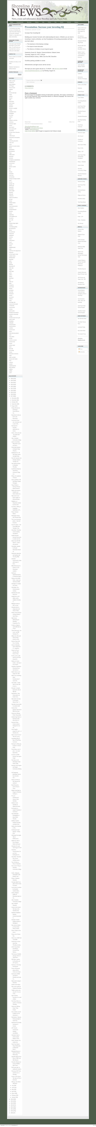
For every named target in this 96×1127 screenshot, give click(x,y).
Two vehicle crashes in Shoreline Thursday (16, 465)
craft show (11, 142)
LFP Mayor (11, 86)
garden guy (11, 185)
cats (10, 118)
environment (11, 163)
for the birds (11, 177)
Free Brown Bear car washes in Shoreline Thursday (16, 1003)
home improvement (13, 206)
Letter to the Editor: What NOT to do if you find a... (16, 443)
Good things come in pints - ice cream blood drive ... (16, 751)
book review (11, 103)
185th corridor (12, 80)
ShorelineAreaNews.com (32, 126)
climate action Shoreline (14, 132)
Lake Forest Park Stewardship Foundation (81, 156)
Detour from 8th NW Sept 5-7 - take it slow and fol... (16, 542)
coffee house (12, 135)
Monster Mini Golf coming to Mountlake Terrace (82, 47)
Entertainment (20, 22)
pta (9, 280)
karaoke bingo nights (13, 223)
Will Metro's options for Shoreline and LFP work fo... (16, 961)
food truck (11, 175)
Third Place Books (82, 202)
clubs (10, 134)
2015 (12, 1101)
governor (11, 192)
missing (11, 237)
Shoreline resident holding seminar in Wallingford (16, 921)
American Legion (81, 132)
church (10, 125)
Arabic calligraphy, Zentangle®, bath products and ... (16, 875)
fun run (10, 182)
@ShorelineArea (34, 129)
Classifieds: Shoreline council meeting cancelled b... (16, 532)
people (10, 262)
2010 (12, 1110)
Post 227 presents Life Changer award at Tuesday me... (16, 460)
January (14, 1097)
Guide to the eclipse (16, 984)
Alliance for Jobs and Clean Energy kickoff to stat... (16, 637)
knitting (10, 225)
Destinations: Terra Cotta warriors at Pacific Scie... (16, 695)
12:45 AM (37, 80)
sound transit (12, 329)
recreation (11, 290)
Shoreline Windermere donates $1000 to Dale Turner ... (16, 1064)
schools (11, 309)
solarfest (11, 328)
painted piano (12, 257)
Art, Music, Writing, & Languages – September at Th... (16, 508)
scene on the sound (13, 304)
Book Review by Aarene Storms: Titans (16, 787)
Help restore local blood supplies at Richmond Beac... (16, 497)
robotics (11, 298)
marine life (11, 233)
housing (11, 211)
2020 (12, 390)
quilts (10, 283)
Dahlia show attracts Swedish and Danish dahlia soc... (16, 492)
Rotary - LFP (80, 151)
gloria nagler (11, 190)
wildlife (10, 371)
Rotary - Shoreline (82, 161)
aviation (11, 96)
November (14, 400)
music (10, 245)
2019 (12, 392)
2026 (12, 378)
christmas (11, 122)
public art (11, 281)
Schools (69, 22)
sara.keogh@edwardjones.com (33, 70)
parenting (11, 259)
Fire (55, 22)
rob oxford (11, 297)
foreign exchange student (14, 178)
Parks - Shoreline (81, 220)
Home (11, 22)
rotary (10, 300)
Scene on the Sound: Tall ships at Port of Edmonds (16, 1078)
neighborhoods (12, 247)
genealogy (11, 189)
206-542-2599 (58, 68)
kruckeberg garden (13, 226)
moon (10, 238)
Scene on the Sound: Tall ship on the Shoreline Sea (16, 909)
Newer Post (27, 121)
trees (10, 360)
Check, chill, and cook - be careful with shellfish (16, 434)
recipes (10, 288)
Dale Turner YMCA (82, 144)
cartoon (10, 116)
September (14, 404)
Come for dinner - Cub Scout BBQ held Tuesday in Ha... (16, 526)
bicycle (10, 98)
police (10, 273)
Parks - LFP (80, 216)
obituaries (11, 252)
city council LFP (12, 128)
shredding (11, 321)
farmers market (12, 166)
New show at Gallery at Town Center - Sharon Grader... (16, 927)
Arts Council (80, 136)
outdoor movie (12, 256)
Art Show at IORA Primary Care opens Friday (16, 756)
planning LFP (12, 266)
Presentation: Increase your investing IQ (44, 27)
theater (10, 352)
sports (10, 331)
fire (9, 170)
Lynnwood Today (81, 327)
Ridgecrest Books (82, 195)
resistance (11, 293)
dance (10, 147)
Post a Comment (29, 88)
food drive (11, 173)
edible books (12, 154)
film (10, 168)
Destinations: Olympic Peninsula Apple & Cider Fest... (16, 1019)
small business (12, 324)
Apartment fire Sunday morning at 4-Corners (16, 1024)
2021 (12, 388)
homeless (11, 207)
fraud (10, 180)
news (10, 249)
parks (10, 261)
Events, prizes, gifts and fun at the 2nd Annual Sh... (16, 657)
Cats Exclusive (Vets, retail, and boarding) (81, 300)
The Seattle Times (82, 334)
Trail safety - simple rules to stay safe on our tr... (16, 684)
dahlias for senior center (14, 146)
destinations (11, 149)
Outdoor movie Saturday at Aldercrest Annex (16, 804)
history (10, 201)
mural (10, 242)
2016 (12, 1099)
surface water (12, 345)
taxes (10, 346)
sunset (10, 343)
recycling (11, 292)
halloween (11, 195)
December (14, 398)
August (13, 406)
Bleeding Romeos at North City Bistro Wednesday (16, 1053)
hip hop (10, 199)
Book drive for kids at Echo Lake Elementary (16, 417)
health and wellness (13, 197)
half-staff (11, 194)
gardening (11, 187)
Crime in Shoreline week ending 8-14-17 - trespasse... (16, 646)
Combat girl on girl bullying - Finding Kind (16, 831)
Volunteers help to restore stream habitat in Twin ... (16, 1037)
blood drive (11, 101)
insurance (11, 218)
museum (11, 243)
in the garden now (13, 216)
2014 (12, 1103)
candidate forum (12, 111)
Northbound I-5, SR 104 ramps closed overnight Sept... (16, 454)
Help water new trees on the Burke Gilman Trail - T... (16, 700)
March (13, 1093)
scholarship (11, 305)
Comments (82, 352)
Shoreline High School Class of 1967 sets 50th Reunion (16, 1058)
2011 (12, 1108)
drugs (10, 153)
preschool (11, 278)
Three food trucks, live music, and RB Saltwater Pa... (16, 632)
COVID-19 (11, 82)
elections (11, 158)
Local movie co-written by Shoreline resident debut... (16, 889)
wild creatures (12, 367)
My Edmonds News (82, 318)
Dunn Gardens (12, 84)
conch (10, 139)
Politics (37, 22)
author (10, 94)
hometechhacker (12, 209)
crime (10, 144)
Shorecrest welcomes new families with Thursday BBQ (16, 555)
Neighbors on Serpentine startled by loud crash (16, 503)
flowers (10, 171)
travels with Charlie (13, 359)
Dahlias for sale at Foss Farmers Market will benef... (16, 842)
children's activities (13, 120)
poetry (10, 269)
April (13, 1091)
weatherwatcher (12, 365)
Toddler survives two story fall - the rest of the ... (16, 992)
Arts (43, 22)
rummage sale (12, 302)
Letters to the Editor (82, 84)
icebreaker (11, 214)
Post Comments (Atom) (37, 123)
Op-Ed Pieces (81, 91)
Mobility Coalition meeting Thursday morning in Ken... (16, 822)
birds (10, 99)
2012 (12, 1107)
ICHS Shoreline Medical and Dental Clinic (82, 241)
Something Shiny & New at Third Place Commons (16, 740)
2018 (12, 394)
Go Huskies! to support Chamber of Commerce (16, 810)
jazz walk (11, 219)
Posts (81, 349)
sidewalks (11, 322)
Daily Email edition (30, 131)
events (10, 165)
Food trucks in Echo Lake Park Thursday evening (16, 943)
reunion (10, 295)
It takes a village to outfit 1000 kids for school (16, 627)
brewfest (11, 104)
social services (12, 326)
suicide (10, 338)
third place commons (13, 353)
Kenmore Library (81, 181)
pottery (10, 276)
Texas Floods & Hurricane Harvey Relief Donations (16, 487)
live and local (12, 231)
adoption (11, 89)
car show (11, 115)
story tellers (11, 336)
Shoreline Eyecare (82, 268)
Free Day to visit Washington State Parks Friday (16, 762)
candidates (11, 113)
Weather (76, 22)
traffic (10, 355)
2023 (12, 384)
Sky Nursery (80, 223)
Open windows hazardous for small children (16, 997)
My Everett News (81, 330)
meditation (11, 235)
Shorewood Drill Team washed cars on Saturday (16, 1073)
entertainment (12, 161)
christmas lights (12, 123)
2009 (12, 1112)
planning (11, 264)
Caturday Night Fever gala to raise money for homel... (16, 884)
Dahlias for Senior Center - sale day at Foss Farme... (16, 663)
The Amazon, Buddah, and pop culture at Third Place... (16, 956)
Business (29, 22)
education (11, 156)
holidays (11, 204)
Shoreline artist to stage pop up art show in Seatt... (16, 609)
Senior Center (12, 87)
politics (10, 274)
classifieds (11, 130)
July (13, 1085)
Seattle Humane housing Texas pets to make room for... (16, 537)
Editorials (80, 88)
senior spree (11, 310)
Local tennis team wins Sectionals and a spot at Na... (16, 422)
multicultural (11, 240)
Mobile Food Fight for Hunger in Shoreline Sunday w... (16, 792)
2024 (12, 382)
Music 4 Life (80, 148)
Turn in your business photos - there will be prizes (16, 521)
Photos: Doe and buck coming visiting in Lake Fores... (16, 614)
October (14, 402)
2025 (12, 380)
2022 (12, 386)
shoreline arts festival (13, 312)
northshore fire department (15, 250)
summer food (12, 341)
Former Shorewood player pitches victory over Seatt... (16, 970)
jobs (10, 221)
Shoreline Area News (37, 128)
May (13, 1089)
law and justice (12, 228)
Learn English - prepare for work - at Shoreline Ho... (16, 731)
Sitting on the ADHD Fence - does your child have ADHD (16, 580)
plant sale (11, 268)
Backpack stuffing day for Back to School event (16, 745)
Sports (61, 22)
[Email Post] (41, 80)
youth (10, 372)
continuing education (13, 140)
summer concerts (13, 340)
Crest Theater (81, 97)
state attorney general (14, 333)
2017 (12, 396)
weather (11, 364)
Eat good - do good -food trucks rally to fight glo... (16, 690)
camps (10, 110)
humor (10, 213)
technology (11, 350)
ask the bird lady (12, 92)
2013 (12, 1105)
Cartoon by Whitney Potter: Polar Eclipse (16, 1008)
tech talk (11, 348)
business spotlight (13, 108)
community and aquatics (14, 137)
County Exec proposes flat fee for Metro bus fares (16, 709)
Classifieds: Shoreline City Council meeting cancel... (16, 858)
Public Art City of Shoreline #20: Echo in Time (15, 652)
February (14, 1095)
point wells (11, 271)
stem (10, 334)
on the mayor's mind (13, 254)
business (11, 106)
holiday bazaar (12, 202)
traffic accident (12, 357)
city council (11, 127)
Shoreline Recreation (82, 116)
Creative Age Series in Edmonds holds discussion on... (16, 718)
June (13, 1087)
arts (10, 91)
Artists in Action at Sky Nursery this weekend (16, 781)
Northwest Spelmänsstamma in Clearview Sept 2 (16, 575)
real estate (11, 286)
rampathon (11, 285)
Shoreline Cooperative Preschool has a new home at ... (16, 668)
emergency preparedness (14, 159)
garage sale (11, 183)
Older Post (71, 121)
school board (12, 307)
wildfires (11, 369)
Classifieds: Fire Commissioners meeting (15, 589)
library (10, 230)
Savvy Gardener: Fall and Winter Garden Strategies (16, 481)
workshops (31, 82)
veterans (11, 362)
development (12, 151)
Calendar (80, 73)
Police (49, 22)
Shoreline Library (81, 198)
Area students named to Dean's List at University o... (16, 1013)
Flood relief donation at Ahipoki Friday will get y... (16, 449)
